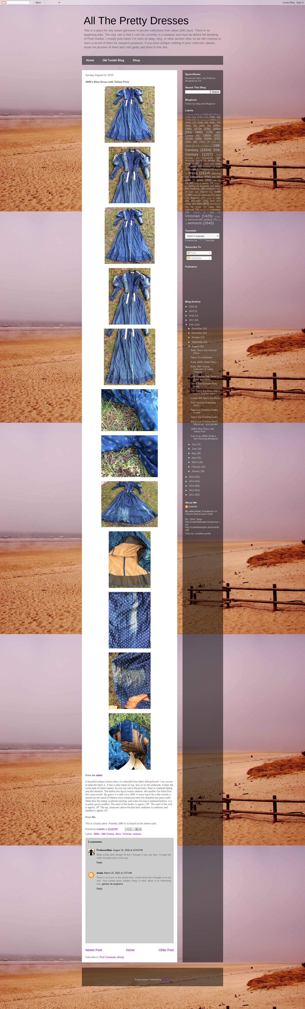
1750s (215, 114)
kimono (217, 183)
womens (137, 834)
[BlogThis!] (130, 829)
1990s (206, 146)
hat (186, 183)
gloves (188, 180)
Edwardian (197, 176)
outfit (217, 191)
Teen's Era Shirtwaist (201, 357)
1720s (196, 114)
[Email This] (126, 829)
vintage (217, 217)
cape (218, 163)
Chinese (207, 166)
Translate (209, 240)
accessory (207, 158)
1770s (200, 117)
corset (193, 169)
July (194, 444)
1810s (188, 122)
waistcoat (193, 219)
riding (209, 198)
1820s (200, 122)
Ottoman (204, 192)
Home (90, 60)
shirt (212, 201)
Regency (195, 198)
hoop (196, 183)
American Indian (193, 160)
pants (195, 195)
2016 (192, 324)
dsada (100, 873)
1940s (202, 142)
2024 (192, 306)
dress (118, 834)
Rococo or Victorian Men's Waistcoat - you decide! (204, 423)
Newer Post (93, 950)
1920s (208, 138)
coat (218, 166)
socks (198, 207)
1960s (188, 146)
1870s (198, 128)
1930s (188, 142)
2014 (192, 481)
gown (200, 180)
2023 (192, 311)
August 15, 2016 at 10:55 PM (128, 850)
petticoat (206, 195)
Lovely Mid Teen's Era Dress (205, 398)
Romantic (196, 201)
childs (193, 166)
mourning (194, 188)
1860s (216, 125)
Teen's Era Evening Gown (204, 417)
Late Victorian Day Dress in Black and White (205, 378)
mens (217, 186)
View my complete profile (198, 533)
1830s (212, 122)
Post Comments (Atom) (112, 957)
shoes (188, 204)
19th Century (107, 834)
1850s (202, 125)
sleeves (213, 204)
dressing (216, 173)
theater (203, 210)
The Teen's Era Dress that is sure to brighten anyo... (205, 392)
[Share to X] (133, 829)
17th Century (201, 120)
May (194, 453)
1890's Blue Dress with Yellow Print (202, 430)
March (195, 462)
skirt (199, 203)
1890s (97, 834)
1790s (188, 120)
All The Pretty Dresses (136, 20)
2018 (192, 315)
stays (211, 207)
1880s (216, 128)
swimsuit (189, 209)
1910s (189, 138)
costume (205, 169)
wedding (208, 219)
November (197, 333)
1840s (188, 125)
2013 (192, 486)
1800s (213, 120)
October (196, 337)
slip (187, 207)
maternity (204, 186)
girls (214, 177)
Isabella (193, 506)
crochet (217, 170)
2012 (192, 490)
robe (218, 198)
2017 (192, 320)
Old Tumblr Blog (113, 60)
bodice (189, 163)
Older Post (166, 950)
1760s (188, 117)
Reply (99, 862)
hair (215, 180)
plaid (218, 195)
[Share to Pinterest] (140, 829)
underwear (215, 209)
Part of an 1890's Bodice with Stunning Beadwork (204, 437)
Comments (195, 258)
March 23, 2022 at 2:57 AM (118, 873)
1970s (198, 146)
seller (99, 775)
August (196, 346)
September (198, 342)
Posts (192, 253)
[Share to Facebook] (137, 829)
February (196, 466)
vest (212, 212)
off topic (189, 192)
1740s (205, 114)
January (196, 471)
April (194, 457)
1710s (187, 114)
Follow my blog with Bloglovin (200, 103)
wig (219, 220)
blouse (211, 160)
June (194, 448)
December (197, 328)
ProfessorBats (104, 850)
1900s (207, 135)
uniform (196, 212)
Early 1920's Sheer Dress (204, 362)
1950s (214, 142)
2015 (192, 477)
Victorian (126, 834)
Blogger (166, 979)
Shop (136, 60)
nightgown (211, 189)
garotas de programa (112, 884)
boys (206, 164)
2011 (192, 494)
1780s (212, 117)
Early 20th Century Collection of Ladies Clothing (202, 369)
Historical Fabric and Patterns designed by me (200, 79)
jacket (205, 183)
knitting (191, 186)
